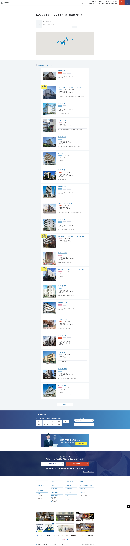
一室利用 (53, 481)
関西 (66, 421)
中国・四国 (46, 424)
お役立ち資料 (82, 488)
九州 (52, 424)
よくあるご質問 (108, 1)
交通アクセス (54, 501)
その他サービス (54, 500)
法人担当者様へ (107, 3)
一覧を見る (64, 404)
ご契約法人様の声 (114, 3)
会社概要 (115, 1)
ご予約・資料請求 (55, 503)
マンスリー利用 (101, 3)
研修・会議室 (54, 497)
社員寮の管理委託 (54, 492)
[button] (64, 43)
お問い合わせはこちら (77, 463)
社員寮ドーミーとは (84, 3)
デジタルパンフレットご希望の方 (86, 485)
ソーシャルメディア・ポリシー (64, 544)
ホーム (38, 481)
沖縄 (59, 424)
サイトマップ (39, 544)
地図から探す (89, 424)
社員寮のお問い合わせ (84, 493)
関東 (52, 421)
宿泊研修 (53, 498)
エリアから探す (40, 495)
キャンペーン (68, 495)
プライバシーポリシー (53, 544)
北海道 (39, 421)
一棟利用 (53, 485)
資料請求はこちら (52, 463)
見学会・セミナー (100, 1)
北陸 (59, 421)
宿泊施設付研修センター (56, 495)
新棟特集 (93, 1)
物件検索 (90, 3)
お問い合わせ (122, 2)
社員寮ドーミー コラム (70, 481)
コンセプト (39, 486)
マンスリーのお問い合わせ (85, 495)
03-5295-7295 (66, 468)
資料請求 (127, 2)
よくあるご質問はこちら (88, 471)
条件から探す (79, 424)
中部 (39, 424)
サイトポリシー (45, 544)
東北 (46, 421)
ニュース (67, 499)
